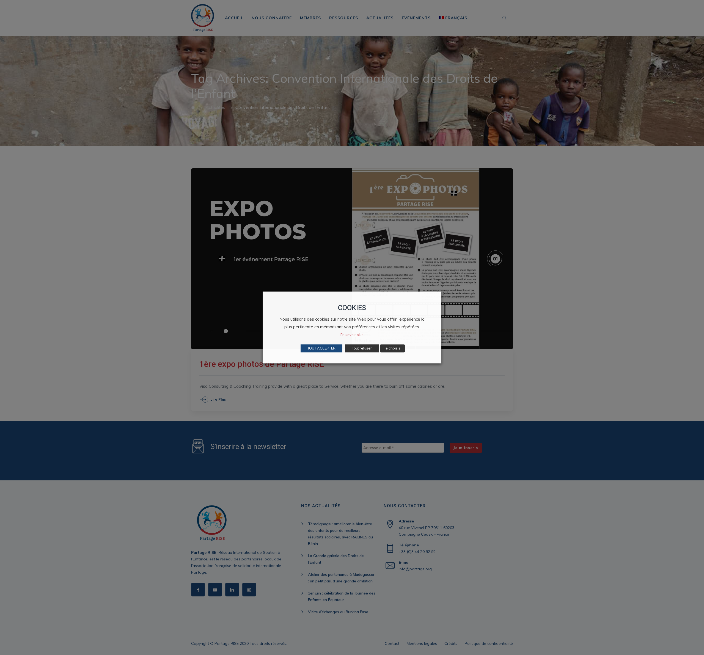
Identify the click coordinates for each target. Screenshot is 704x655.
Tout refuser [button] (362, 348)
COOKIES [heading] (352, 308)
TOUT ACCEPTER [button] (321, 348)
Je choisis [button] (392, 348)
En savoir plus (352, 335)
